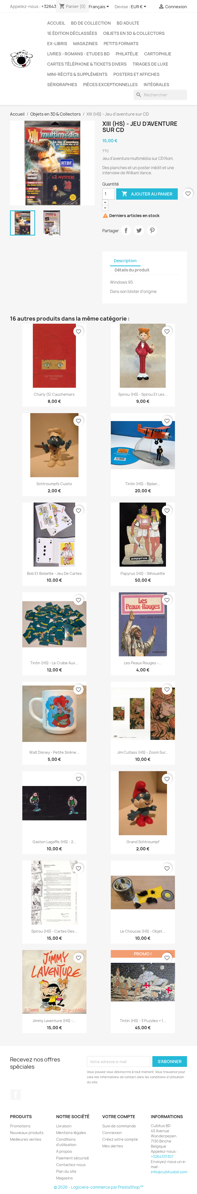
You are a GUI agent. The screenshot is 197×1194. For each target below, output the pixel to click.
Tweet (139, 230)
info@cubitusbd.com (169, 1171)
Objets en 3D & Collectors (134, 33)
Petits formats (121, 43)
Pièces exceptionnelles (110, 84)
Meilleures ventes (25, 1139)
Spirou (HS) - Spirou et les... (143, 394)
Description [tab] (125, 260)
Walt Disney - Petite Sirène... (54, 752)
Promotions (20, 1126)
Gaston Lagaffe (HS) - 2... (54, 841)
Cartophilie (157, 54)
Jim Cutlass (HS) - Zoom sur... (143, 752)
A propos (64, 1151)
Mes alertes (112, 1146)
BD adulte (128, 23)
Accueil (56, 23)
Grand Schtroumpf (142, 841)
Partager (126, 230)
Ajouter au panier (147, 194)
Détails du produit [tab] (132, 270)
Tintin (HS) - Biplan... (142, 483)
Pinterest (152, 230)
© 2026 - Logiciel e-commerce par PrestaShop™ (98, 1187)
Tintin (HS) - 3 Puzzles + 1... (143, 1020)
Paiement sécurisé (72, 1158)
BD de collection (91, 23)
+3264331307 (162, 1156)
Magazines (85, 43)
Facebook (16, 1094)
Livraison (64, 1126)
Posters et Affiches (136, 74)
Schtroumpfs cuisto (54, 483)
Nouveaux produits (27, 1132)
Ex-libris (57, 43)
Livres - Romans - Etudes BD (78, 54)
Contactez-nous (71, 1164)
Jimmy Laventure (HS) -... (54, 1020)
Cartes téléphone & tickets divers (87, 64)
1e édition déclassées (72, 33)
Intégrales (156, 84)
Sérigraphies (62, 84)
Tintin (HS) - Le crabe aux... (54, 662)
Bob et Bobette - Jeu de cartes (54, 573)
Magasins (64, 1178)
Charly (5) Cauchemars (54, 394)
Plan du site (66, 1171)
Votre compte (118, 1116)
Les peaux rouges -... (143, 662)
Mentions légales (71, 1132)
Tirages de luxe (150, 64)
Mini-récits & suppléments (77, 74)
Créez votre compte (120, 1139)
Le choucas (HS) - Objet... (142, 931)
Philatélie (127, 54)
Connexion (112, 1132)
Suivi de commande (119, 1126)
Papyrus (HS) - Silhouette (143, 573)
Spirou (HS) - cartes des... (54, 931)
